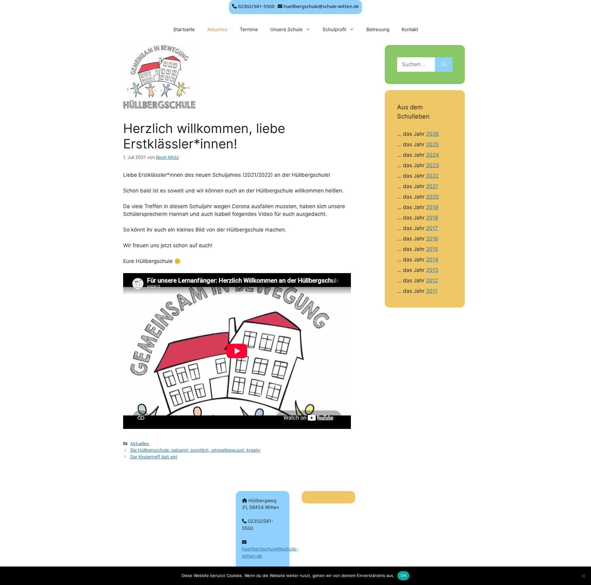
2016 (432, 239)
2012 (432, 280)
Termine (249, 29)
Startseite (184, 29)
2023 (432, 165)
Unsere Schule (286, 29)
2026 (432, 134)
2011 (431, 291)
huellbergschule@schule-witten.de (321, 6)
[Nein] (583, 576)
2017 (432, 228)
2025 (432, 144)
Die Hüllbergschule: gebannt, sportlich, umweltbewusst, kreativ (195, 450)
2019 (432, 207)
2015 (432, 249)
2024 (432, 155)
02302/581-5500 (256, 6)
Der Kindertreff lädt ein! (153, 456)
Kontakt (410, 29)
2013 (432, 270)
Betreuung (377, 29)
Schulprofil (334, 29)
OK (403, 575)
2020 (432, 197)
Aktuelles (217, 29)
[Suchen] (443, 64)
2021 (432, 186)
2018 (432, 218)
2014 (432, 259)
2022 (432, 176)
